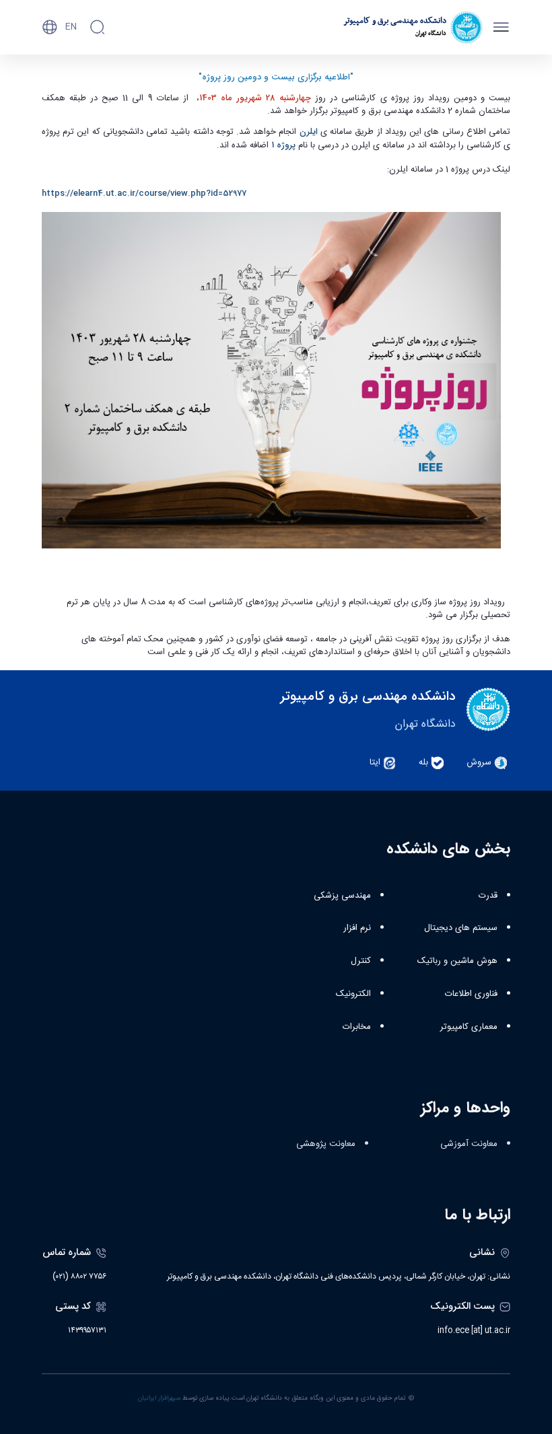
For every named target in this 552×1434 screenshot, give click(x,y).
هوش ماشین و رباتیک (457, 961)
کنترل (361, 961)
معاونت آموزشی (468, 1144)
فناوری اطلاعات (471, 994)
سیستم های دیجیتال (460, 928)
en (71, 27)
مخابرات (357, 1026)
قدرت (488, 895)
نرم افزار (357, 928)
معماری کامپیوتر (468, 1026)
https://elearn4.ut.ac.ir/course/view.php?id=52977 (144, 193)
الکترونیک (353, 994)
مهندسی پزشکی (342, 895)
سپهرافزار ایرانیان (159, 1398)
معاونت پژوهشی (325, 1144)
